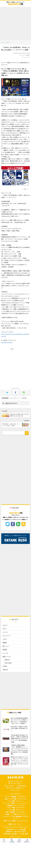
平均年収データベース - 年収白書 (16, 829)
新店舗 (5, 649)
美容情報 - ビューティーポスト (16, 805)
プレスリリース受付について (16, 788)
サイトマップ (16, 790)
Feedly (18, 526)
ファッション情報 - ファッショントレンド (16, 803)
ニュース (5, 653)
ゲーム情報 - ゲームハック (16, 801)
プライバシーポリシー (16, 783)
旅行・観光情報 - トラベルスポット (16, 812)
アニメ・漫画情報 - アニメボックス (16, 796)
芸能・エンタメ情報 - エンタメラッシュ (16, 799)
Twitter (7, 526)
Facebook (13, 526)
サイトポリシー (10, 786)
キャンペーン (18, 398)
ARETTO (7, 659)
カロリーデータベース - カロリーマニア (16, 827)
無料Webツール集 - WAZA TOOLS (16, 831)
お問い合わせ (22, 786)
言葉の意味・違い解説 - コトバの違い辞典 (16, 834)
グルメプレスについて (16, 781)
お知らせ (5, 669)
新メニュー (6, 646)
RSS (23, 526)
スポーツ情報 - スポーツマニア (16, 807)
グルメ (11, 398)
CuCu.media (8, 663)
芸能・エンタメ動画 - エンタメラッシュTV (16, 820)
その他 (5, 666)
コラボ (5, 639)
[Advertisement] (15, 23)
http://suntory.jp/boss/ (7, 342)
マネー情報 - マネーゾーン (16, 810)
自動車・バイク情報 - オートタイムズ (16, 814)
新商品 (25, 398)
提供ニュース (7, 656)
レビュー (5, 625)
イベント (5, 632)
